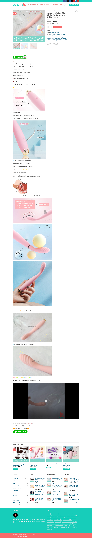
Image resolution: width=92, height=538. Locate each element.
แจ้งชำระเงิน (49, 4)
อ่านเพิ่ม (15, 468)
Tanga (52, 515)
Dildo (67, 513)
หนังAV (74, 525)
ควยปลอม (57, 523)
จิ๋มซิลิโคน (66, 523)
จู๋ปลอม (48, 525)
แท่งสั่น (65, 39)
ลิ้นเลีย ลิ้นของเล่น (16, 490)
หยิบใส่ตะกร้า (58, 27)
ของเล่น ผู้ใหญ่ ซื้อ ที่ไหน (58, 519)
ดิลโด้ (51, 32)
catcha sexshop (53, 34)
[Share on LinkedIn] (57, 44)
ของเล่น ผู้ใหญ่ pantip (65, 517)
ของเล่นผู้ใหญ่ (60, 37)
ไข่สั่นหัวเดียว (58, 40)
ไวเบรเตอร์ (62, 40)
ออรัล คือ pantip (53, 527)
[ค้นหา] (65, 5)
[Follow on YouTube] (78, 1)
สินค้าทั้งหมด (15, 534)
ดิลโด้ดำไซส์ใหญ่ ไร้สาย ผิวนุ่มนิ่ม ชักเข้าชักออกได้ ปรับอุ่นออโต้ (20, 464)
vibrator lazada (64, 35)
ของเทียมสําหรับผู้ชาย (74, 515)
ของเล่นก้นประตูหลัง (17, 488)
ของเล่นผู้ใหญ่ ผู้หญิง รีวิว (60, 38)
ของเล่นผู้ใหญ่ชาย (50, 519)
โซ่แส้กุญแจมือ (16, 500)
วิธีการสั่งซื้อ (42, 4)
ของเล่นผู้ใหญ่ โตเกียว (54, 39)
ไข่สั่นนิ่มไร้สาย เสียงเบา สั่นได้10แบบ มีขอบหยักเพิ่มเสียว (70, 464)
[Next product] (76, 11)
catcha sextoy (60, 34)
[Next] (43, 26)
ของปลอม (64, 515)
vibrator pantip (50, 37)
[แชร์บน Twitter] (50, 44)
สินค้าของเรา (35, 4)
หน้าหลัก (48, 10)
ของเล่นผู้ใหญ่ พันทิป (50, 521)
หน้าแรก (29, 4)
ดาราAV (52, 525)
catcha (48, 513)
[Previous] (15, 26)
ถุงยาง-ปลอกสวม (16, 497)
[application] (46, 401)
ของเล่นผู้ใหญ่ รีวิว (58, 521)
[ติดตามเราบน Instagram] (66, 1)
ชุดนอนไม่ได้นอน (16, 502)
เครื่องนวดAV (16, 485)
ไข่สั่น (59, 32)
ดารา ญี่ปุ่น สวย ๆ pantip (59, 525)
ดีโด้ (71, 525)
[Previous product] (78, 11)
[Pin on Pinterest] (55, 44)
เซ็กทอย (59, 39)
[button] (15, 40)
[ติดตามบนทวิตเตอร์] (70, 1)
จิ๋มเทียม (70, 523)
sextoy (55, 35)
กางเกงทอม (15, 493)
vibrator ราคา (55, 37)
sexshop (52, 35)
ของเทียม (68, 515)
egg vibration (71, 513)
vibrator (58, 35)
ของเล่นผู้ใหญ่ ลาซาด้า (65, 521)
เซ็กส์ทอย (62, 39)
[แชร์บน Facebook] (48, 44)
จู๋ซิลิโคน (74, 523)
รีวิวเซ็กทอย (55, 4)
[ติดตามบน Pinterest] (74, 1)
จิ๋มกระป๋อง (15, 478)
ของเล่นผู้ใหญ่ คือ (53, 38)
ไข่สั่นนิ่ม (50, 40)
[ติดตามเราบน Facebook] (64, 1)
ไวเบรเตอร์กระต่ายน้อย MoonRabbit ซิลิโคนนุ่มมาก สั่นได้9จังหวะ (37, 464)
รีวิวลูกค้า (61, 4)
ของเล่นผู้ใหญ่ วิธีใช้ (74, 521)
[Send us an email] (72, 1)
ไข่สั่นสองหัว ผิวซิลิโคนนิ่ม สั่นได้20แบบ (53, 464)
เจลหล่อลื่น (15, 495)
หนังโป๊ (48, 527)
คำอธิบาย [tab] (15, 53)
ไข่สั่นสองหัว (54, 40)
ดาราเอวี (65, 525)
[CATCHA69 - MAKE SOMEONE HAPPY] (19, 4)
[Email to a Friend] (53, 44)
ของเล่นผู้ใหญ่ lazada (56, 517)
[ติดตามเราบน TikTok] (68, 1)
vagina (56, 515)
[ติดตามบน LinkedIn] (76, 1)
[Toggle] (27, 478)
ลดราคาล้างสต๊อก (54, 10)
